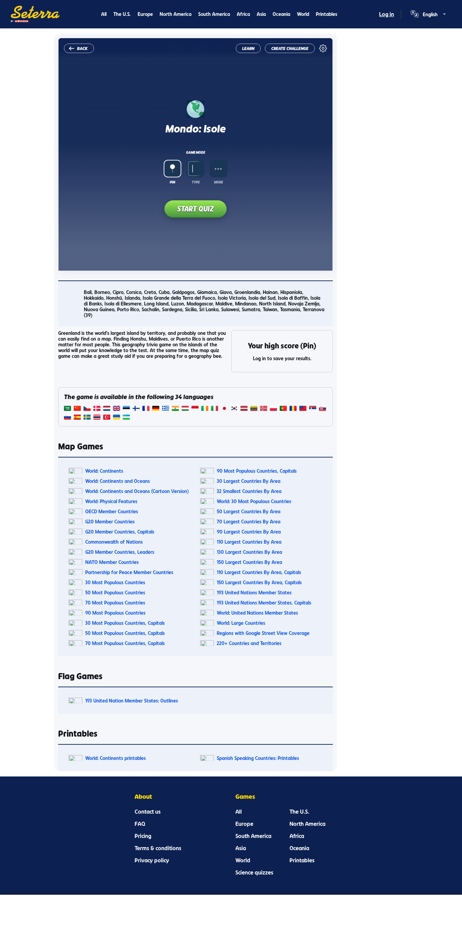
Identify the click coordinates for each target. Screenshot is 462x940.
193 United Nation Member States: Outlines (131, 700)
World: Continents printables (115, 758)
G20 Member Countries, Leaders (119, 552)
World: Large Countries (241, 623)
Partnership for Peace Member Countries (129, 572)
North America (175, 14)
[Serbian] (312, 409)
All (104, 14)
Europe (145, 14)
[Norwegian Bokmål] (263, 409)
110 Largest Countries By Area (249, 542)
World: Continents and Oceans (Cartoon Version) (137, 491)
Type (196, 182)
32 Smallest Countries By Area (249, 491)
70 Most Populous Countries (115, 602)
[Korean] (234, 409)
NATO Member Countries (112, 562)
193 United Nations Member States (254, 592)
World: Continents (104, 471)
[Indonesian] (195, 409)
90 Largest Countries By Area (249, 532)
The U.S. (122, 14)
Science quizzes (254, 872)
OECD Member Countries (111, 511)
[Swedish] (87, 418)
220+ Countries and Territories (249, 643)
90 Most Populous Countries (115, 613)
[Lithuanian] (253, 409)
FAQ (140, 823)
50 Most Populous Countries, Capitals (125, 633)
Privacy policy (152, 860)
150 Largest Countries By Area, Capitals (259, 582)
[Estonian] (126, 409)
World (303, 14)
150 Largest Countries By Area (249, 562)
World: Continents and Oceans (117, 481)
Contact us (148, 811)
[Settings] (323, 48)
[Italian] (214, 409)
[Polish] (273, 409)
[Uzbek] (126, 418)
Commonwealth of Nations (114, 542)
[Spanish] (77, 418)
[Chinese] (77, 409)
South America (214, 14)
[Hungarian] (185, 409)
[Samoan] (302, 409)
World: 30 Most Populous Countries (254, 501)
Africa (243, 14)
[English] (116, 409)
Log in (386, 14)
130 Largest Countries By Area (249, 552)
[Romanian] (293, 409)
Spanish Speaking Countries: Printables (258, 758)
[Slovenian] (67, 418)
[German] (155, 409)
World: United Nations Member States (257, 613)
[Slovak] (322, 409)
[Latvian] (244, 409)
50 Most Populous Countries (115, 592)
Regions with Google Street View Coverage (263, 633)
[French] (145, 409)
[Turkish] (106, 418)
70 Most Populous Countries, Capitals (125, 643)
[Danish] (96, 409)
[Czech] (87, 409)
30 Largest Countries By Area (248, 481)
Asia (261, 14)
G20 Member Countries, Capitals (119, 532)
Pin (172, 182)
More (218, 182)
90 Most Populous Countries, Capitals (257, 471)
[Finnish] (136, 409)
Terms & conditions (158, 848)
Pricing (143, 836)
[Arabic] (67, 409)
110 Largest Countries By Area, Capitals (259, 572)
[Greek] (165, 409)
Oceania (281, 14)
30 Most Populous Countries (115, 582)
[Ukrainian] (116, 418)
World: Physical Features (111, 501)
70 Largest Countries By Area (248, 521)
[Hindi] (175, 409)
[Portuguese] (283, 409)
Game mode (195, 152)
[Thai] (96, 418)
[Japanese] (224, 409)
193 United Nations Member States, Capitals (264, 602)
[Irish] (204, 409)
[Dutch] (106, 409)
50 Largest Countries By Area (248, 511)
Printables (326, 14)
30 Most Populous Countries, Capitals (125, 623)
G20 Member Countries (110, 521)
